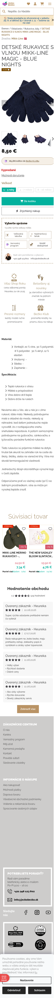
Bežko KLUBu (32, 161)
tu (36, 972)
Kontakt (7, 753)
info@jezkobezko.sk (40, 258)
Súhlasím (39, 990)
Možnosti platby (12, 789)
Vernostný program (14, 739)
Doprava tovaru (11, 794)
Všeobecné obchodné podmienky (22, 799)
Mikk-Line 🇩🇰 (19, 38)
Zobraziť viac (28, 709)
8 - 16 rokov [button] (44, 189)
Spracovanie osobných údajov (20, 808)
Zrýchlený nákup (29, 211)
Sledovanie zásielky (14, 762)
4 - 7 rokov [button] (26, 189)
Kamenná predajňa (14, 748)
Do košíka (30, 201)
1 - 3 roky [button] (8, 189)
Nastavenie (27, 980)
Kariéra (7, 734)
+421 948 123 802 (21, 258)
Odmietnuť (13, 990)
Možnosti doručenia (13, 175)
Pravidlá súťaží (11, 758)
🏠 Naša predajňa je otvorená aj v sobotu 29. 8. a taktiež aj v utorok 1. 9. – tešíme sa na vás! (26, 20)
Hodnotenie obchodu (28, 588)
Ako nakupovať (11, 785)
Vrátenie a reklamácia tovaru (19, 803)
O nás (6, 730)
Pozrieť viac (7, 572)
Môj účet (8, 744)
